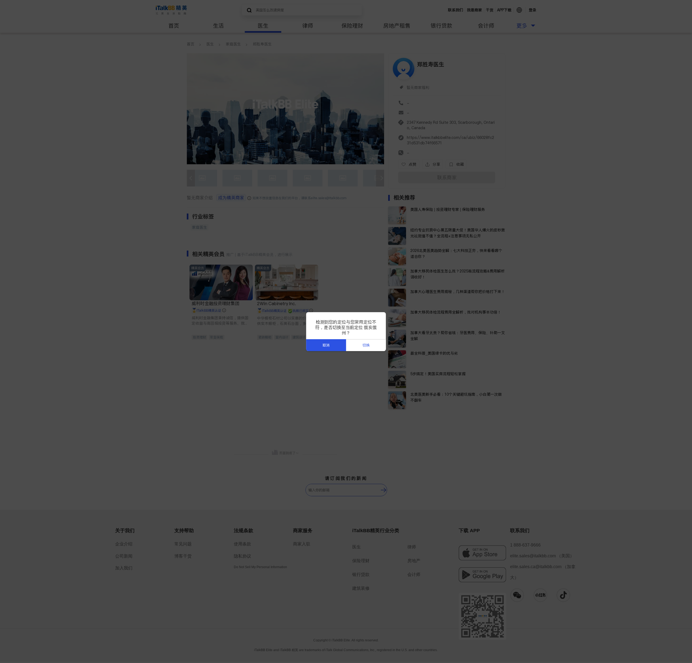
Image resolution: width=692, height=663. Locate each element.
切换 (366, 345)
